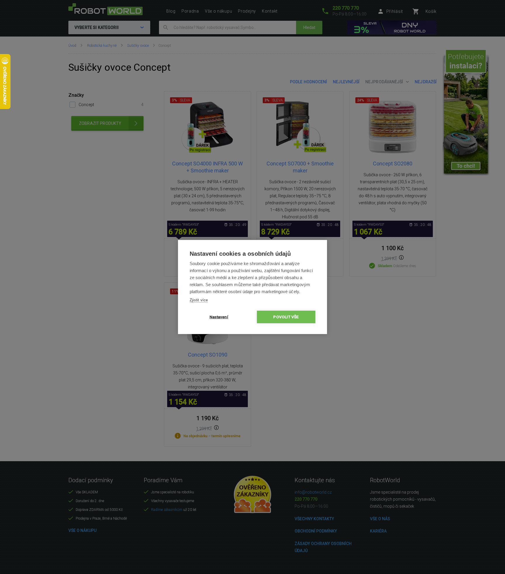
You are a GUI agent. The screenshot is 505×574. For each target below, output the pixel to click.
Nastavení (219, 316)
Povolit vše (286, 316)
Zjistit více (199, 300)
